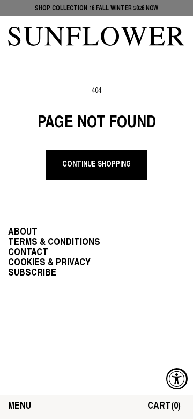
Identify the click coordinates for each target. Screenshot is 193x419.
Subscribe (32, 273)
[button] (19, 407)
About (23, 232)
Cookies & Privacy (49, 263)
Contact (28, 253)
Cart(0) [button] (164, 406)
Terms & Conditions (54, 243)
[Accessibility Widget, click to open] (177, 378)
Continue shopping (96, 165)
